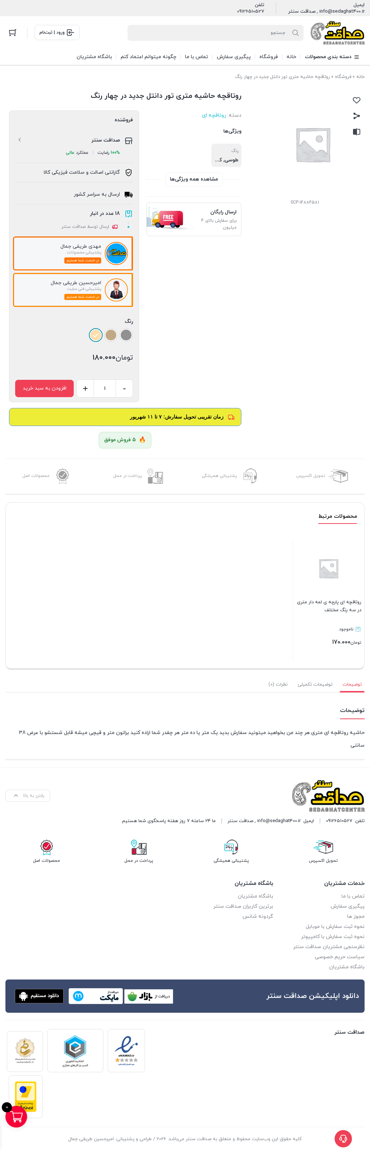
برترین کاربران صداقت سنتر (243, 906)
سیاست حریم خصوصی (340, 957)
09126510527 (250, 11)
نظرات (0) (278, 684)
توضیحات (352, 684)
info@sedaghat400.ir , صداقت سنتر (326, 11)
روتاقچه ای (214, 115)
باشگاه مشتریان (347, 967)
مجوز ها (356, 916)
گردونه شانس (257, 916)
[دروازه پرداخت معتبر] (26, 1096)
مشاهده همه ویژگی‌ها (194, 179)
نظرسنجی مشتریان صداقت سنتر (329, 946)
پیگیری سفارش (348, 906)
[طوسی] (126, 335)
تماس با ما (353, 896)
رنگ (129, 321)
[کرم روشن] (96, 335)
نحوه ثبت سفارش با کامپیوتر (333, 936)
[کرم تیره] (111, 335)
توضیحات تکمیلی (315, 684)
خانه (360, 77)
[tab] (352, 684)
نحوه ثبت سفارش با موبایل (335, 926)
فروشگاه (343, 77)
